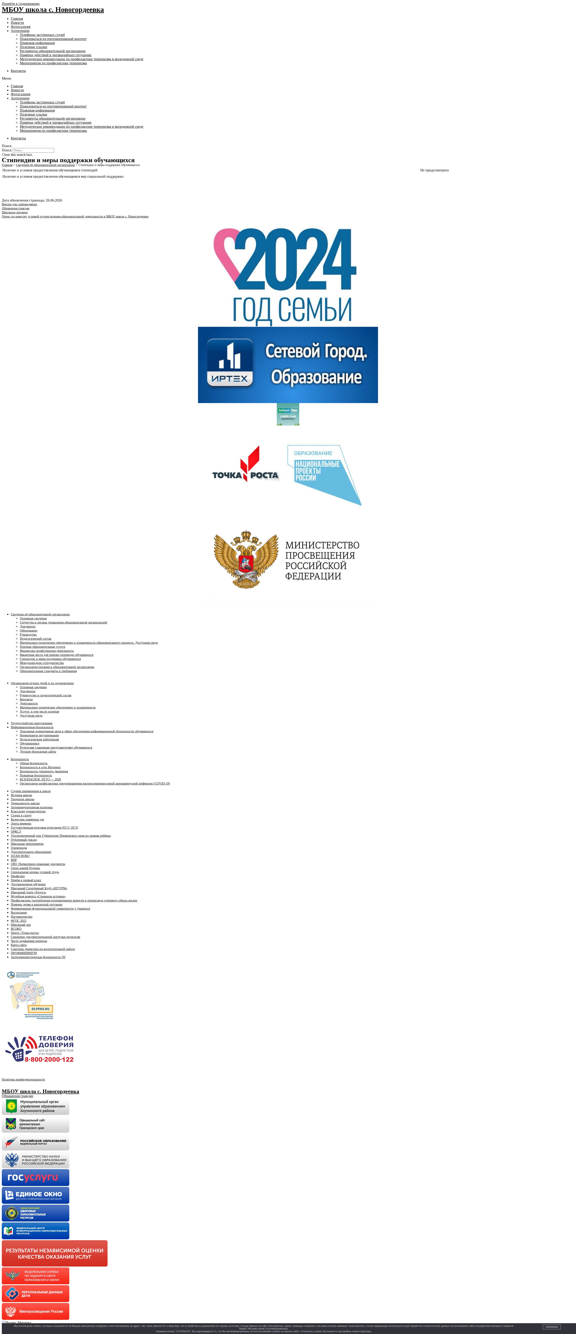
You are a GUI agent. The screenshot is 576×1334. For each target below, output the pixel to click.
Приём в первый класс (26, 880)
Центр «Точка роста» (25, 933)
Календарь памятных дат (27, 819)
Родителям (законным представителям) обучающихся (56, 747)
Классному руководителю (28, 811)
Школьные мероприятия (27, 843)
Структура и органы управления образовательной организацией (63, 622)
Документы (27, 626)
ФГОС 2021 (19, 920)
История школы (21, 795)
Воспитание (19, 912)
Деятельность (29, 703)
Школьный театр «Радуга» (28, 892)
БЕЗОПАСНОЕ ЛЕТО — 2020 (40, 779)
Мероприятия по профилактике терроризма (53, 63)
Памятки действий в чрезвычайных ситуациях (56, 55)
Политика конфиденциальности (23, 1079)
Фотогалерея (20, 27)
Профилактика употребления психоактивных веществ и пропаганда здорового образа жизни (74, 900)
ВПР (14, 860)
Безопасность (20, 759)
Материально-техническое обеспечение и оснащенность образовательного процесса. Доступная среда (89, 642)
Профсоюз (18, 876)
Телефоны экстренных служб (42, 35)
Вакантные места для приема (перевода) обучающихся (56, 655)
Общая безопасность (33, 763)
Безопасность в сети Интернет (40, 767)
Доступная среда (31, 715)
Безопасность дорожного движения (44, 771)
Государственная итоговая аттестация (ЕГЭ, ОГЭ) (44, 827)
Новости (17, 23)
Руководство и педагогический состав (45, 695)
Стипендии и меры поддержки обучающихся (50, 659)
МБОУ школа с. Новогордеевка (53, 9)
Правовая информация (37, 43)
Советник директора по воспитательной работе (43, 949)
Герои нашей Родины (25, 868)
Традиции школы (22, 799)
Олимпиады (19, 848)
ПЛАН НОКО (20, 856)
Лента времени (21, 823)
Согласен (552, 1327)
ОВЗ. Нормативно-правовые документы (38, 864)
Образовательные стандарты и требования (48, 671)
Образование (28, 630)
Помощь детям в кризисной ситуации (36, 904)
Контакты (18, 71)
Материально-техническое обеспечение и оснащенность (58, 707)
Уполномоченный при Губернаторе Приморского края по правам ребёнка (61, 835)
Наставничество (21, 916)
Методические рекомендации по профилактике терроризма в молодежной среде (81, 59)
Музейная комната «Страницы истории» (38, 896)
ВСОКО (16, 928)
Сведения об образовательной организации (40, 614)
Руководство (28, 634)
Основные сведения (33, 618)
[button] (288, 78)
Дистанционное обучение (28, 884)
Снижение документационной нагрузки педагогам (45, 937)
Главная (17, 18)
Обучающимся (29, 743)
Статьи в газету (21, 815)
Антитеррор (20, 31)
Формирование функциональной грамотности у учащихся (50, 908)
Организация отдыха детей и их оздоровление (42, 683)
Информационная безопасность (32, 727)
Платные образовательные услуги (42, 646)
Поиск (7, 150)
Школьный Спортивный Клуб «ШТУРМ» (39, 888)
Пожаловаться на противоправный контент (53, 39)
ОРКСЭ (16, 831)
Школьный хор (21, 924)
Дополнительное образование (31, 852)
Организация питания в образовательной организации (57, 667)
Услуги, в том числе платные (39, 711)
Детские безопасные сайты (38, 751)
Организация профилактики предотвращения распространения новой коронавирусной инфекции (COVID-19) (95, 783)
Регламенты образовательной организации (53, 51)
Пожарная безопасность (36, 775)
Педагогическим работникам (39, 739)
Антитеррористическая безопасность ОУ (38, 957)
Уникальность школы (25, 803)
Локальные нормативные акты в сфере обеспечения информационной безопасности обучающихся (86, 731)
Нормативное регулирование (39, 735)
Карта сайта (19, 945)
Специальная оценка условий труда (35, 872)
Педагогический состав (35, 638)
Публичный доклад (24, 839)
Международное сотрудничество (42, 663)
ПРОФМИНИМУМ (24, 953)
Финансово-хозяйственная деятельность (47, 650)
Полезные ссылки (33, 47)
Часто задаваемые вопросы (29, 941)
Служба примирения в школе (31, 791)
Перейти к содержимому (21, 4)
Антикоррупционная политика (32, 807)
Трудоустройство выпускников (31, 723)
